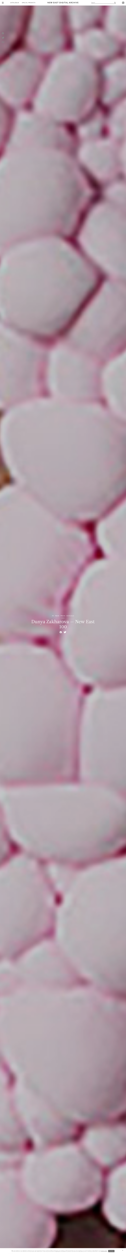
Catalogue (14, 3)
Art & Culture (70, 616)
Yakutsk (57, 616)
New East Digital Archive (63, 3)
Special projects (28, 3)
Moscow (63, 616)
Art (53, 616)
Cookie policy (104, 1251)
